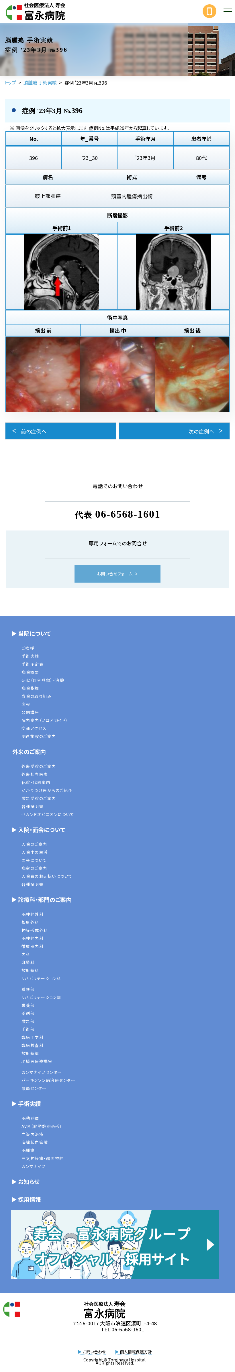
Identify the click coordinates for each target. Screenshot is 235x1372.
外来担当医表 (34, 774)
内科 (25, 954)
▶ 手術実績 (26, 1103)
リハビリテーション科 (41, 978)
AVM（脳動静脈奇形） (41, 1126)
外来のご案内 (28, 751)
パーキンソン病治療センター (48, 1080)
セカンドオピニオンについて (48, 814)
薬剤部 (28, 1013)
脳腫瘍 (28, 1150)
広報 (25, 704)
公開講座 (30, 712)
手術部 (28, 1029)
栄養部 (28, 1005)
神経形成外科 (34, 930)
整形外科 (30, 922)
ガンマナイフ (33, 1166)
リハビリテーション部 (41, 997)
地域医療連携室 (37, 1061)
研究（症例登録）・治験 (42, 680)
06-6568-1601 (127, 514)
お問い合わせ (92, 1352)
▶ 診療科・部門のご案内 (41, 899)
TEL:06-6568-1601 (122, 1329)
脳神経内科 (32, 938)
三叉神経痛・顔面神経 (42, 1158)
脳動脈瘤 (30, 1118)
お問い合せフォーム (115, 574)
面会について (34, 860)
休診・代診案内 (36, 782)
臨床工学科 (32, 1037)
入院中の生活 (34, 852)
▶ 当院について (31, 633)
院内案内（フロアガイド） (44, 720)
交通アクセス (34, 728)
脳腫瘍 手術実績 (40, 82)
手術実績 (30, 656)
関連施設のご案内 (38, 736)
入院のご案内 (34, 844)
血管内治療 (32, 1134)
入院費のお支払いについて (47, 876)
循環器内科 (32, 946)
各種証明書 (32, 806)
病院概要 (30, 672)
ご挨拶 (27, 648)
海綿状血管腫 (34, 1142)
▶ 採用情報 (26, 1199)
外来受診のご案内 (38, 766)
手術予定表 (32, 664)
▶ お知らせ (25, 1181)
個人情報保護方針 (133, 1352)
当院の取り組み (36, 696)
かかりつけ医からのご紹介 (47, 790)
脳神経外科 (32, 914)
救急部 (28, 1021)
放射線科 (30, 970)
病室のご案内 (34, 868)
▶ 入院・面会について (38, 829)
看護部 (28, 989)
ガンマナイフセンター (41, 1072)
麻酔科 (28, 962)
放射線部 (30, 1053)
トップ (10, 82)
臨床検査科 (32, 1045)
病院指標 (30, 688)
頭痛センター (34, 1088)
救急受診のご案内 (38, 798)
